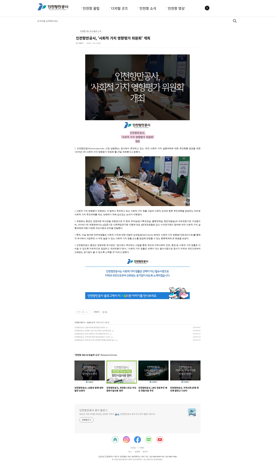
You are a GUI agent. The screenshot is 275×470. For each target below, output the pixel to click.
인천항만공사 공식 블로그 (93, 410)
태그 (130, 452)
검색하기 (235, 21)
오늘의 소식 (91, 322)
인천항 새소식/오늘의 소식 (90, 31)
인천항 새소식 (80, 322)
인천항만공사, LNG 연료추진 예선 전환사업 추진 (91, 333)
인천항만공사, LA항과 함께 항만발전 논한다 (89, 327)
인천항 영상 (176, 8)
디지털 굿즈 (119, 8)
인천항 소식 (148, 8)
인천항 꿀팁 (91, 8)
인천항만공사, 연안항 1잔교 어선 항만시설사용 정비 (92, 330)
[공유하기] (83, 312)
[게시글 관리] (86, 312)
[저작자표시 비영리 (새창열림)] (104, 312)
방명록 (137, 452)
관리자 (145, 452)
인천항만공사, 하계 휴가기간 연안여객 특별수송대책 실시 (94, 340)
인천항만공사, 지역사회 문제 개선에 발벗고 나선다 (92, 337)
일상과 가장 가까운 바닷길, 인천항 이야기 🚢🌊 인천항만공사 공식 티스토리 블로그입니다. (117, 414)
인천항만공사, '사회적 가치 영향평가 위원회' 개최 (113, 38)
